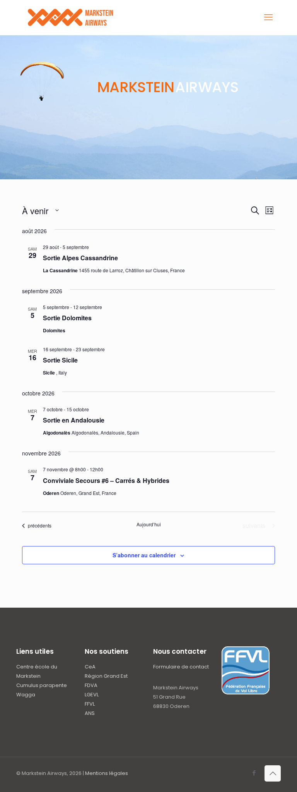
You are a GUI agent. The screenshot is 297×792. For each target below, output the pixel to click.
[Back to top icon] (273, 773)
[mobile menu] (268, 17)
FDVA (91, 685)
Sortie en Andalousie (73, 420)
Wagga (25, 694)
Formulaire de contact (181, 666)
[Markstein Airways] (71, 17)
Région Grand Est (106, 676)
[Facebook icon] (254, 773)
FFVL (90, 704)
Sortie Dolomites (67, 317)
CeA (90, 666)
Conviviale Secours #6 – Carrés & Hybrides (106, 480)
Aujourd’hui (149, 524)
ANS (90, 713)
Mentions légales (106, 773)
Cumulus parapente (41, 685)
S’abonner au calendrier (144, 555)
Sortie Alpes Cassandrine (80, 257)
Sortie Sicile (60, 360)
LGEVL (92, 694)
